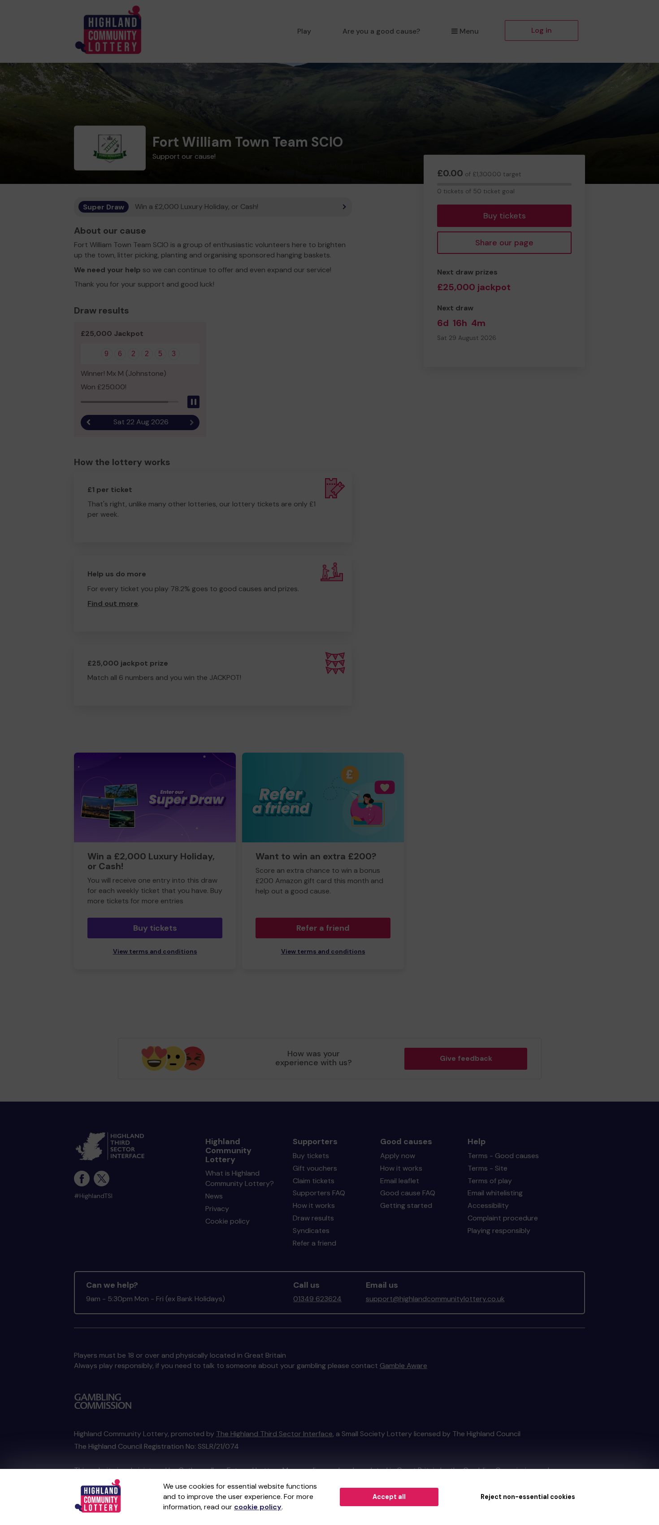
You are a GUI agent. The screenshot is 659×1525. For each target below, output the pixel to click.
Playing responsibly (499, 1230)
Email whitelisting (495, 1193)
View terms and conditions (155, 951)
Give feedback (466, 1058)
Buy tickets (504, 215)
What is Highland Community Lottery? (239, 1178)
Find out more (112, 603)
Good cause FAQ (407, 1193)
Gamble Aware (403, 1365)
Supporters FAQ (319, 1193)
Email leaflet (399, 1180)
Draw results (313, 1218)
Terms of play (490, 1180)
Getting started (406, 1205)
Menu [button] (469, 31)
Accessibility (488, 1205)
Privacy (217, 1208)
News (214, 1196)
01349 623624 (317, 1298)
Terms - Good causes (503, 1155)
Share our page (504, 242)
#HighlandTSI (93, 1196)
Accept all (389, 1497)
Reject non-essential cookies (528, 1497)
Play (304, 31)
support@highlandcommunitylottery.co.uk (435, 1298)
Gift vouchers (315, 1168)
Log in (541, 30)
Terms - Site (487, 1168)
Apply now (397, 1155)
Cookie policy (227, 1221)
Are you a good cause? (381, 31)
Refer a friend (323, 928)
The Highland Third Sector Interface (274, 1433)
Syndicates (311, 1230)
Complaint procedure (503, 1218)
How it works (314, 1205)
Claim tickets (313, 1180)
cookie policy (258, 1507)
